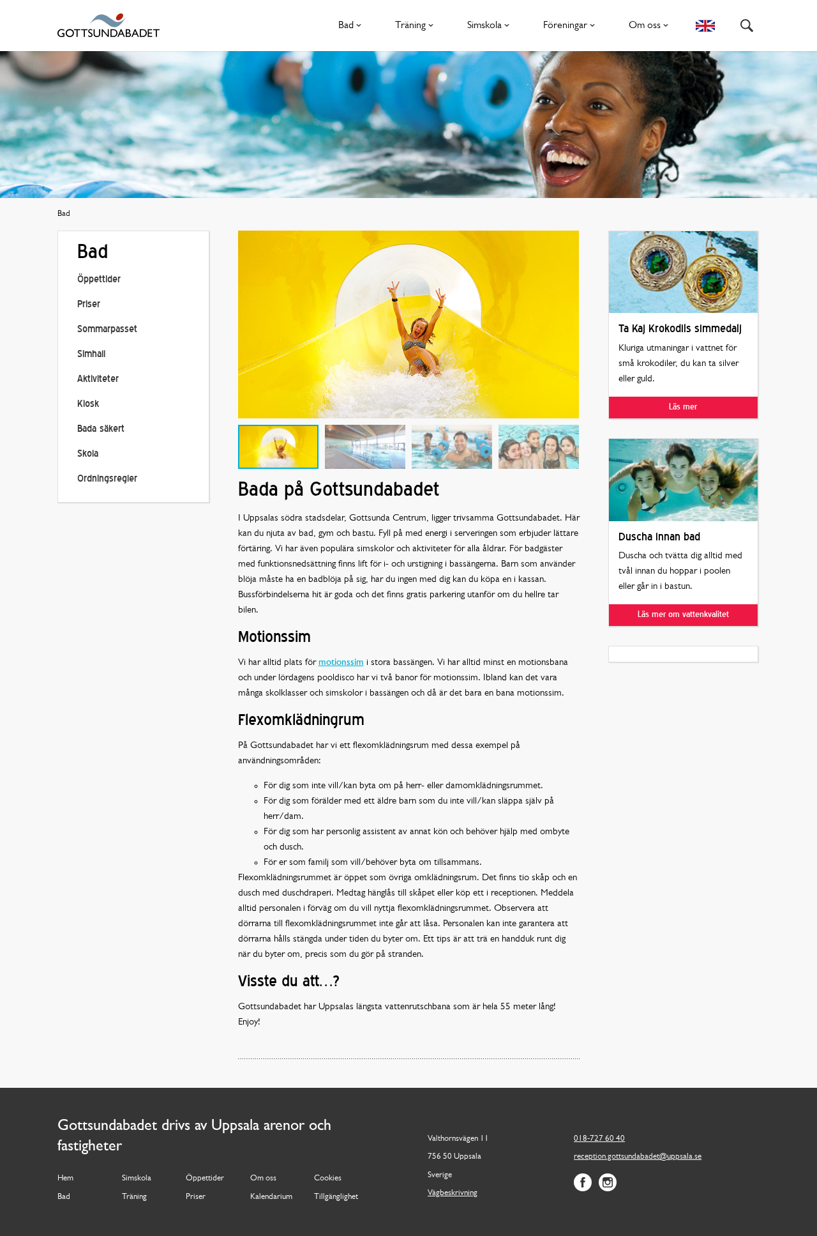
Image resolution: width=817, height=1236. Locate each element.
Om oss (645, 25)
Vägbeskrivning (452, 1193)
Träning (410, 25)
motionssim (341, 663)
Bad (346, 25)
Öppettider (99, 280)
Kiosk (88, 404)
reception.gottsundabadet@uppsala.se (637, 1156)
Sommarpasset (107, 330)
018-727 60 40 (599, 1138)
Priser (88, 305)
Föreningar (565, 25)
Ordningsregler (107, 479)
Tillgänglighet (336, 1197)
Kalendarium (271, 1197)
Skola (87, 454)
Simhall (91, 355)
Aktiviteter (98, 380)
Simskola (484, 25)
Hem (65, 1178)
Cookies (327, 1178)
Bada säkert (100, 429)
